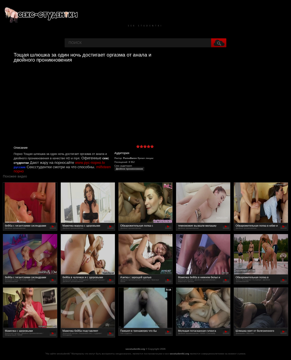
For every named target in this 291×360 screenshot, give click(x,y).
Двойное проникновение (129, 169)
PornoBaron (130, 158)
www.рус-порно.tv (90, 162)
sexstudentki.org (135, 349)
